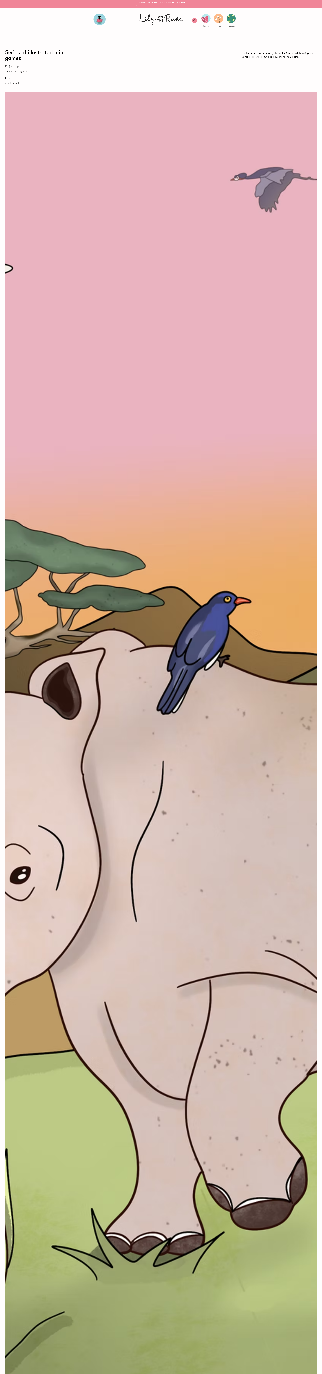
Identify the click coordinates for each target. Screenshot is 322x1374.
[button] (194, 20)
